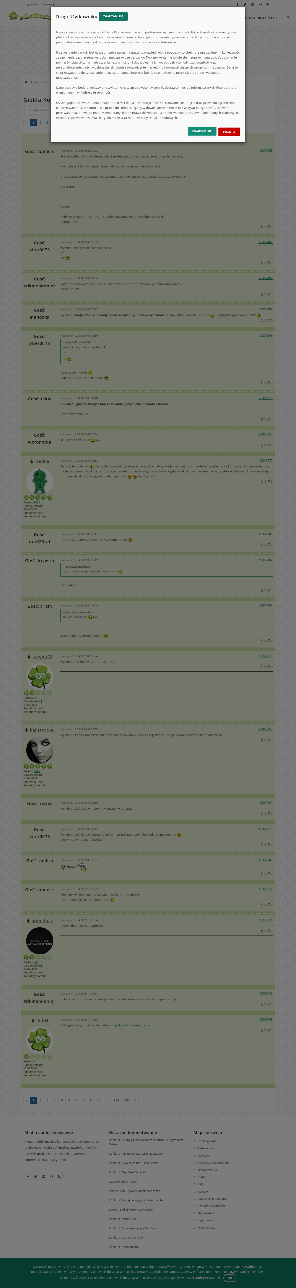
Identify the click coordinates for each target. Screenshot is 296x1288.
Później (229, 132)
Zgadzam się (113, 16)
